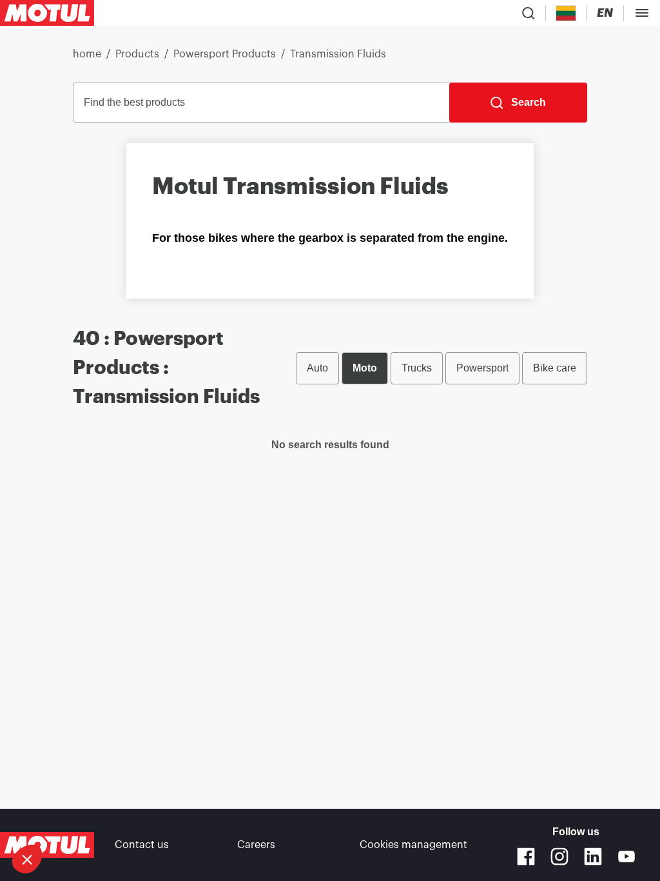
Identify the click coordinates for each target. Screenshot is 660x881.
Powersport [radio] (482, 367)
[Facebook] (526, 856)
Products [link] (137, 54)
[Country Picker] (566, 13)
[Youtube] (626, 856)
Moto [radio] (365, 367)
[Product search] (528, 12)
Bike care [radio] (554, 367)
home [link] (87, 54)
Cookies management (413, 845)
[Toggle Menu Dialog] (642, 13)
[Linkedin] (593, 856)
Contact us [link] (142, 845)
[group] (441, 368)
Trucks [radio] (417, 367)
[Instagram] (559, 856)
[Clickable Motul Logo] (47, 13)
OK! (120, 816)
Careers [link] (256, 845)
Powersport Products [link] (224, 54)
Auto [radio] (317, 367)
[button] (27, 859)
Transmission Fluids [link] (338, 54)
